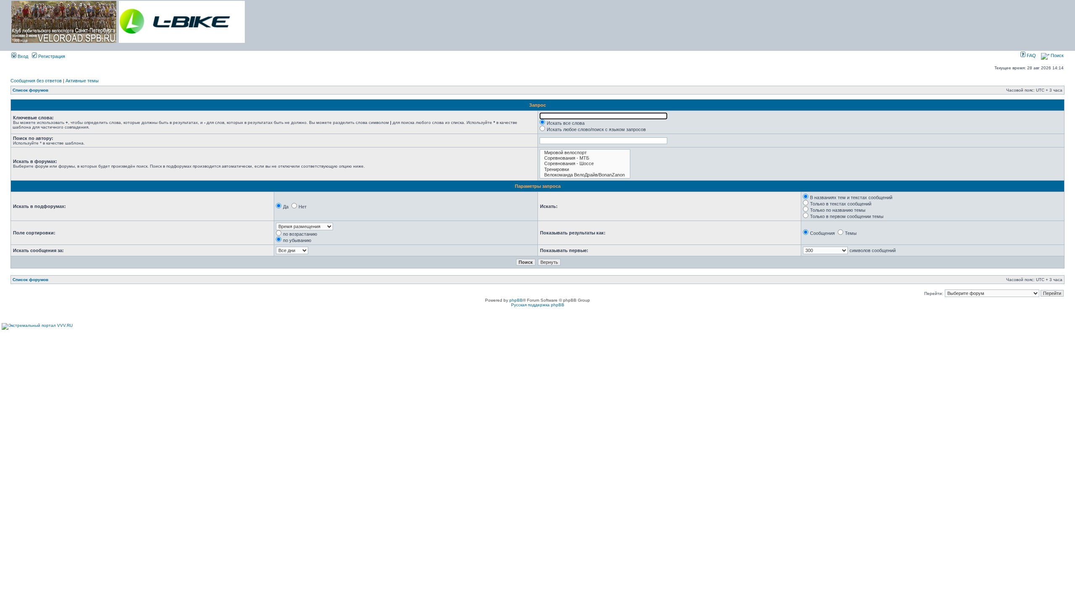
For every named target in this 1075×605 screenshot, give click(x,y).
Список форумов (30, 90)
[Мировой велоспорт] (584, 152)
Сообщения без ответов (36, 80)
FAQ (1030, 55)
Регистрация (51, 56)
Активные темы (82, 80)
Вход (22, 56)
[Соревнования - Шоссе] (584, 163)
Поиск (1056, 55)
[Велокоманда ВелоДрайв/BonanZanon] (584, 175)
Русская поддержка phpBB (537, 304)
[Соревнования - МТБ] (584, 158)
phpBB (516, 300)
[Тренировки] (584, 169)
